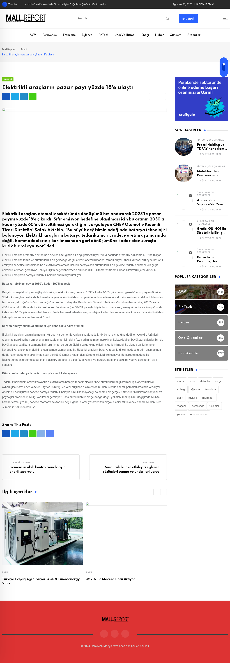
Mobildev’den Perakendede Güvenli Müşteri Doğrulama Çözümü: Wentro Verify (65, 4)
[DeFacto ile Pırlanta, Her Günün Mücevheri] (184, 258)
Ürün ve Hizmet (125, 35)
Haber (159, 35)
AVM (33, 35)
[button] (156, 492)
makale (192, 397)
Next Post (149, 462)
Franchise (69, 35)
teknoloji (214, 406)
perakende (198, 406)
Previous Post (22, 462)
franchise (210, 389)
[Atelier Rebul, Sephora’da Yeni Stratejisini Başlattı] (184, 201)
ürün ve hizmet (199, 414)
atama (181, 381)
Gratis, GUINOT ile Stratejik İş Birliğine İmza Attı (212, 233)
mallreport (208, 397)
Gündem (175, 35)
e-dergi (181, 389)
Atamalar (193, 35)
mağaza (182, 406)
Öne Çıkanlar (217, 140)
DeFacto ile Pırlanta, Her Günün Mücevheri (211, 261)
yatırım (181, 414)
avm (192, 381)
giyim (180, 397)
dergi (218, 381)
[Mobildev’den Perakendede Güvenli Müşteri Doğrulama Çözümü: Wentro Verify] (184, 173)
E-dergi (188, 18)
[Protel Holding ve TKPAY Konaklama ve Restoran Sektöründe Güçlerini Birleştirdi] (184, 147)
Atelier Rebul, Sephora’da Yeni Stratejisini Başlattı (212, 204)
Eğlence (87, 35)
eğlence (195, 389)
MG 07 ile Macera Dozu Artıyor (110, 579)
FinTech (103, 35)
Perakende (50, 35)
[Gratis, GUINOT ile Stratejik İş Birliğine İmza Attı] (184, 229)
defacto (205, 381)
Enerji (145, 35)
